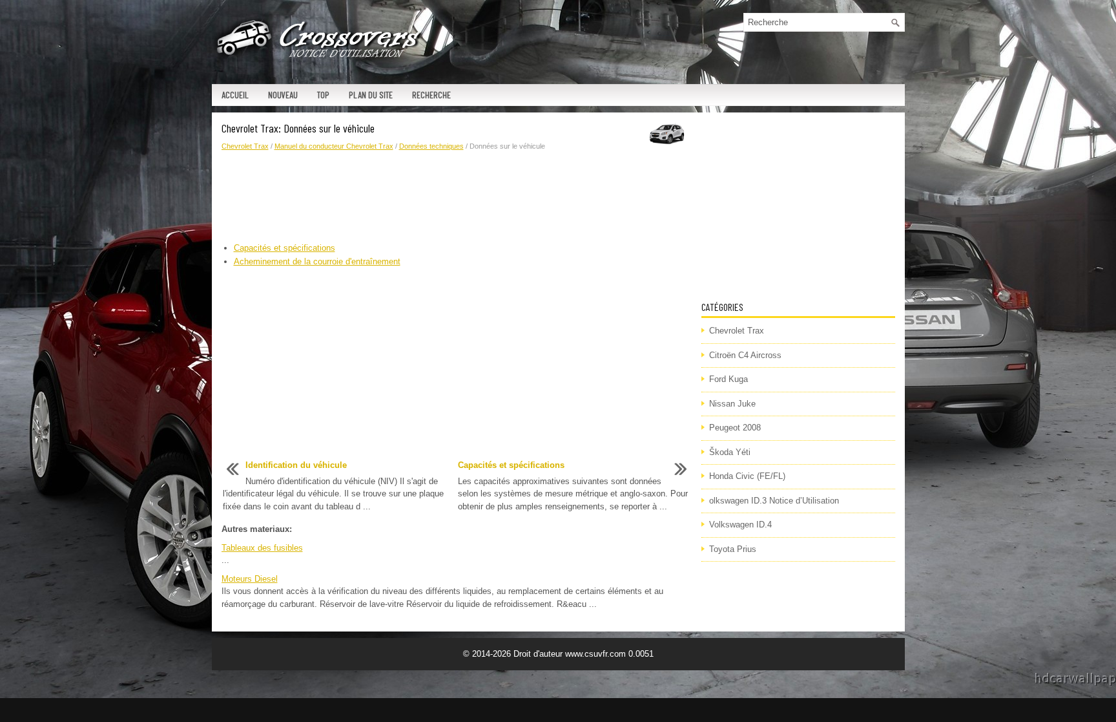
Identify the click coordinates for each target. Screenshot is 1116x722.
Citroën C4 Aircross (745, 355)
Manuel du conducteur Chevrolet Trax (333, 146)
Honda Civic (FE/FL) (747, 476)
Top (323, 94)
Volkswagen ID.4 (740, 524)
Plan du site (371, 94)
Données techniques (431, 146)
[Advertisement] (457, 197)
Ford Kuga (728, 379)
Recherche (431, 94)
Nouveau (283, 94)
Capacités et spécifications (284, 248)
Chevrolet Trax (245, 146)
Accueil (235, 94)
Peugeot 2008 (735, 427)
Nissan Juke (732, 404)
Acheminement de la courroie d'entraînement (317, 261)
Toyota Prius (732, 549)
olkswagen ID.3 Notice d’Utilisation (774, 500)
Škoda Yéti (729, 452)
